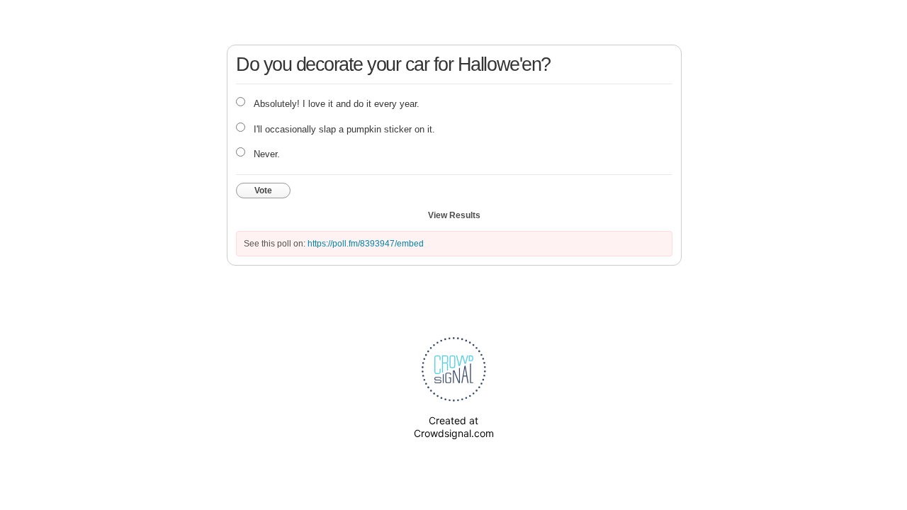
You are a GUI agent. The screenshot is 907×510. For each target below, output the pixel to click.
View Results (454, 215)
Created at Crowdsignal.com (454, 426)
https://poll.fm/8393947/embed (366, 244)
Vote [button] (263, 191)
